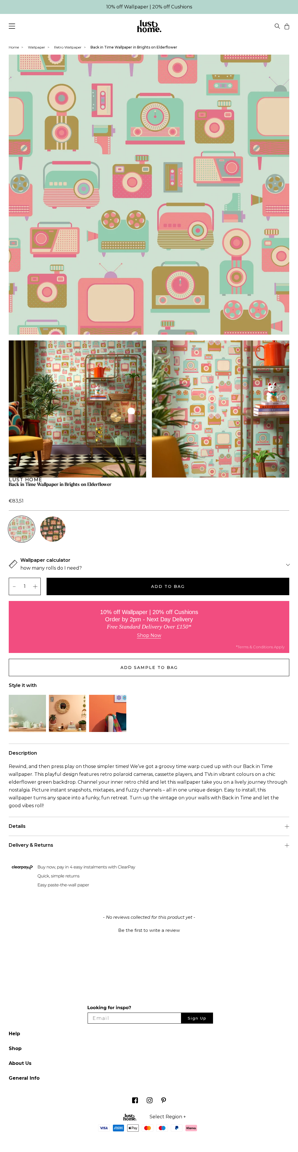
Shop (15, 1048)
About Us (20, 1063)
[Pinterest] (163, 1101)
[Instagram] (149, 1101)
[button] (149, 929)
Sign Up (197, 1018)
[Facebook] (135, 1101)
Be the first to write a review (149, 930)
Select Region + (168, 1117)
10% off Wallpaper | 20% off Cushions (149, 7)
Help (14, 1033)
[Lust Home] (149, 27)
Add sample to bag (149, 667)
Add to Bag (168, 586)
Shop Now (149, 635)
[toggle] (277, 27)
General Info (24, 1078)
